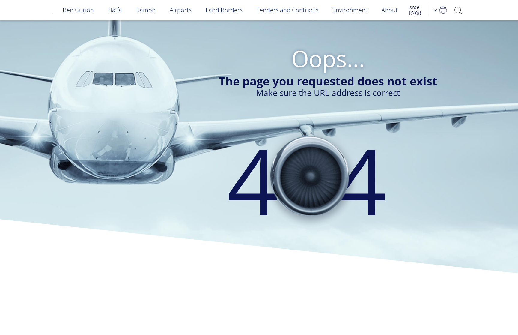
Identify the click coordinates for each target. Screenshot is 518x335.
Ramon (146, 10)
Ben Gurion (78, 10)
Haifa (115, 10)
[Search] (458, 10)
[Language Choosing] (440, 10)
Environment (350, 10)
